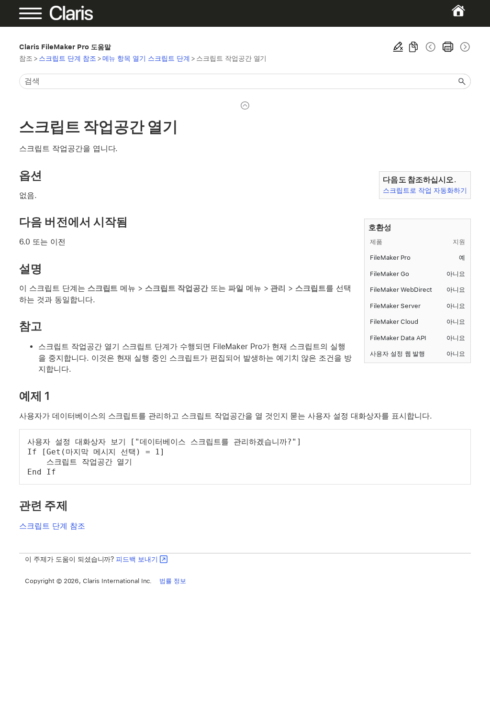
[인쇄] (448, 47)
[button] (462, 81)
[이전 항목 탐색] (430, 47)
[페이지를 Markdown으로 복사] (413, 47)
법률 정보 (172, 581)
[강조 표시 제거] (398, 47)
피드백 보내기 (137, 559)
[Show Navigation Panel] (41, 13)
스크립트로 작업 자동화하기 (425, 190)
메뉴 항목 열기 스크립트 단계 (146, 58)
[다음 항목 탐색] (464, 47)
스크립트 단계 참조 (67, 58)
